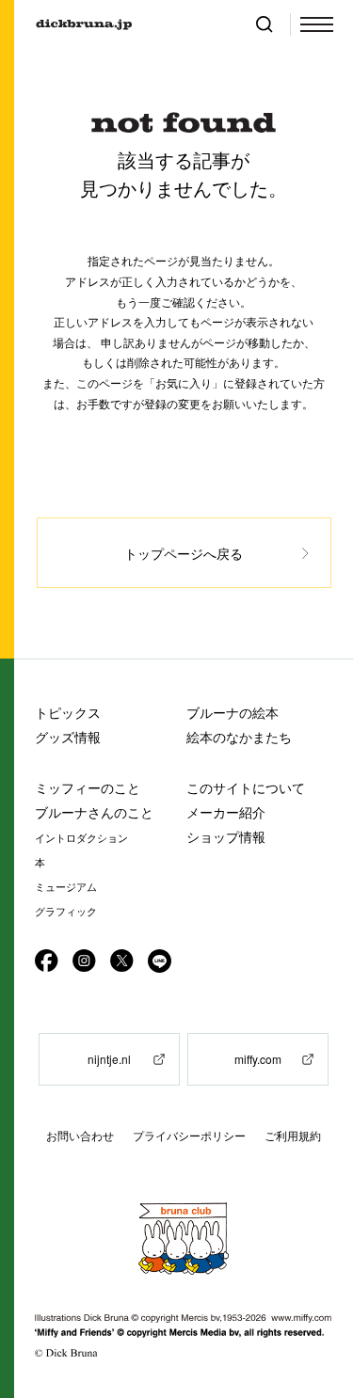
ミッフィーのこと (87, 788)
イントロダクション (81, 838)
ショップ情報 (225, 837)
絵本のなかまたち (239, 737)
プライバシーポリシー (189, 1136)
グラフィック (66, 911)
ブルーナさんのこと (94, 812)
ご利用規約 (293, 1136)
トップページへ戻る (183, 553)
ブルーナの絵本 (232, 713)
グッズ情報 (68, 737)
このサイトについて (245, 788)
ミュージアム (66, 887)
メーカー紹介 (225, 812)
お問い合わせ (80, 1136)
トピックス (68, 713)
